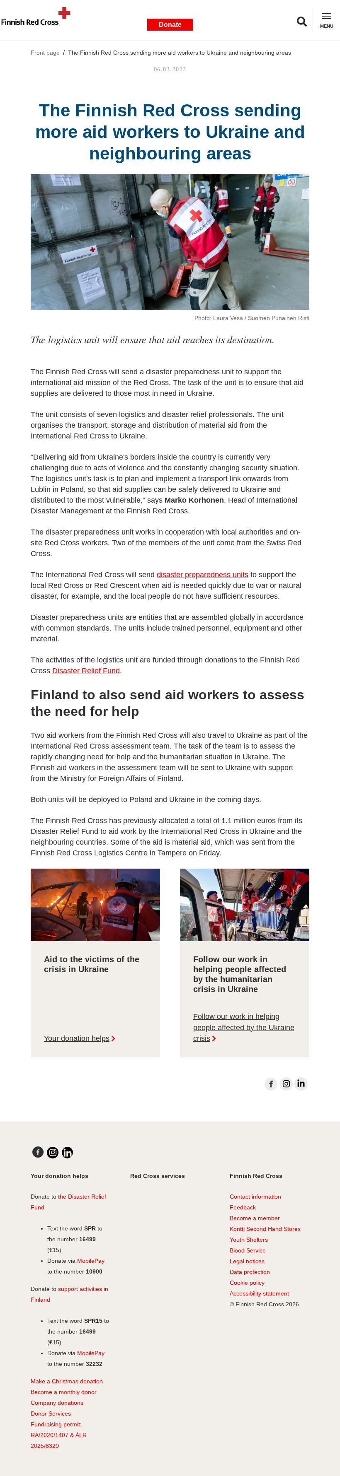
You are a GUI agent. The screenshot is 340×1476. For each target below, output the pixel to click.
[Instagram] (286, 1084)
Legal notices (247, 1261)
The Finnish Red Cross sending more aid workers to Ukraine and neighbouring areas (179, 52)
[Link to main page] (39, 20)
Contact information (255, 1196)
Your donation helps (76, 1038)
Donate (170, 24)
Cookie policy (247, 1282)
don (62, 1402)
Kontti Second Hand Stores (265, 1229)
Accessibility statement (259, 1293)
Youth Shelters (249, 1239)
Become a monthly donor (64, 1392)
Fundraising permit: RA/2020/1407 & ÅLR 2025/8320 (59, 1435)
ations (75, 1402)
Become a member (255, 1218)
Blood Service (248, 1250)
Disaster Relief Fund (86, 671)
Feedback (243, 1207)
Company (43, 1402)
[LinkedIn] (301, 1084)
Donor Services (51, 1413)
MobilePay (90, 1260)
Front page (45, 52)
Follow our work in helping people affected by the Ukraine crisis (243, 1027)
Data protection (250, 1272)
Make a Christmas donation (67, 1381)
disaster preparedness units (202, 575)
